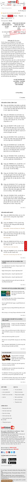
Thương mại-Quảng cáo (15, 228)
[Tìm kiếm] (24, 8)
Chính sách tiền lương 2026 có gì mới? (10, 336)
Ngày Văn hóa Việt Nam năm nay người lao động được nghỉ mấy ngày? (18, 293)
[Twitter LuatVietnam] (12, 452)
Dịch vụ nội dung (18, 399)
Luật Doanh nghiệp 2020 (15, 479)
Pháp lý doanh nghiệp (19, 394)
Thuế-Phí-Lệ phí (7, 246)
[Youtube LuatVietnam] (7, 452)
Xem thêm (23, 207)
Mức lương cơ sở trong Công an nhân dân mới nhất (13, 312)
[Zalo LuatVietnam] (4, 452)
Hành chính (6, 254)
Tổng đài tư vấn (18, 402)
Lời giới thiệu (5, 389)
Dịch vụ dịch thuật (18, 397)
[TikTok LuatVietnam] (9, 452)
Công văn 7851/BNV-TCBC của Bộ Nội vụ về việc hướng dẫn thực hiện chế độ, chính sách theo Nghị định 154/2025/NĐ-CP (14, 157)
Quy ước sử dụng (6, 413)
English (21, 3)
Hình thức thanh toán (6, 410)
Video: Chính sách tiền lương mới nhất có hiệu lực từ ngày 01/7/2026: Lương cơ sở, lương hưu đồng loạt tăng (13, 332)
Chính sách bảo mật (6, 415)
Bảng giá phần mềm (6, 408)
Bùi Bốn (23, 97)
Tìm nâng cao (22, 10)
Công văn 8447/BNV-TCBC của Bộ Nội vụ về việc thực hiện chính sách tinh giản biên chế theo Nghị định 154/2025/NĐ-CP (14, 138)
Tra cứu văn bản (18, 389)
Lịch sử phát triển (6, 392)
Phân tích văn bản (19, 392)
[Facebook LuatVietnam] (2, 452)
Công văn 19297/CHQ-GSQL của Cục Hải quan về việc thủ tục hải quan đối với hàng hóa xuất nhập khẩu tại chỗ (14, 233)
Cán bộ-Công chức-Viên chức (15, 254)
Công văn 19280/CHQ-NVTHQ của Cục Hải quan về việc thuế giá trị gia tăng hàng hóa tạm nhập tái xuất (15, 243)
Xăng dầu (23, 228)
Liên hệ (4, 397)
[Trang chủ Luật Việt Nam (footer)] (13, 427)
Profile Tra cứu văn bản (7, 394)
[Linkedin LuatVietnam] (14, 452)
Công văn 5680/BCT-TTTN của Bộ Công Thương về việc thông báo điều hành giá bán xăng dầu (14, 224)
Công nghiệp (6, 228)
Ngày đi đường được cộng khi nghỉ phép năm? (12, 270)
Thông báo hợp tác (6, 422)
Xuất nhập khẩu (7, 219)
